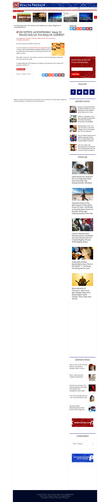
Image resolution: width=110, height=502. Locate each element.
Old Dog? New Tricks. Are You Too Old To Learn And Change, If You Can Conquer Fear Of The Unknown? (86, 128)
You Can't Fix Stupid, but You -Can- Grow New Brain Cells (78, 396)
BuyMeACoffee (69, 494)
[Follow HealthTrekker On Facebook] (73, 92)
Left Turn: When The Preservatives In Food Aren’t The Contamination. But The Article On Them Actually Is (86, 147)
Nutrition (52, 38)
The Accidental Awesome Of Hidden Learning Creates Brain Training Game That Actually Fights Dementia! (86, 138)
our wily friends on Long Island (37, 48)
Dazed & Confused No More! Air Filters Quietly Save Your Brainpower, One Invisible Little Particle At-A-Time (86, 109)
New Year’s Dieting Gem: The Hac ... (54, 20)
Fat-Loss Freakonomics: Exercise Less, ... (38, 19)
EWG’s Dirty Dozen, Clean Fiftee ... (23, 20)
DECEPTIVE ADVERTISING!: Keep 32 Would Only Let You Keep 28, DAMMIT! (41, 34)
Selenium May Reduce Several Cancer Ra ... (69, 19)
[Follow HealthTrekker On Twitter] (79, 92)
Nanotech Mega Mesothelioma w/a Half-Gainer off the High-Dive (77, 408)
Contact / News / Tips (57, 494)
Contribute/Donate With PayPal (82, 458)
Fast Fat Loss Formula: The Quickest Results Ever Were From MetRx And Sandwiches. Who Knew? (78, 388)
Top (49, 494)
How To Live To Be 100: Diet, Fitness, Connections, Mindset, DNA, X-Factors (78, 366)
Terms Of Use (43, 496)
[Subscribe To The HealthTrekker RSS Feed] (92, 92)
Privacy (50, 496)
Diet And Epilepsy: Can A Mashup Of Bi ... (86, 19)
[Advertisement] (40, 86)
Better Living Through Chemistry (33, 38)
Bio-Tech (46, 38)
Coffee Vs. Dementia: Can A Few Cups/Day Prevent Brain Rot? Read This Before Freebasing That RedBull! (86, 119)
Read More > (21, 69)
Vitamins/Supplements (23, 40)
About (55, 496)
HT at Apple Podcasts (65, 496)
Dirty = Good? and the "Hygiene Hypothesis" (76, 376)
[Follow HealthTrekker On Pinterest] (86, 92)
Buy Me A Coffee (18, 11)
